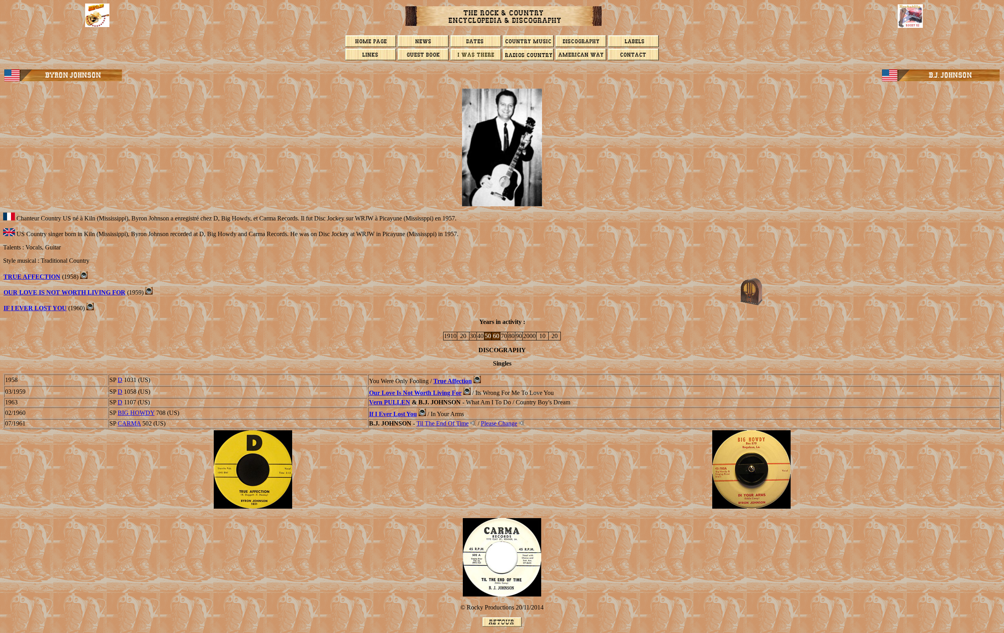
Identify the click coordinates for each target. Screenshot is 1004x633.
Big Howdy (136, 412)
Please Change (499, 423)
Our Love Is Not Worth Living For (65, 292)
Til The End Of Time (443, 423)
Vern (389, 402)
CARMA (129, 423)
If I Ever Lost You (35, 308)
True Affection (452, 381)
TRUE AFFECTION (32, 276)
